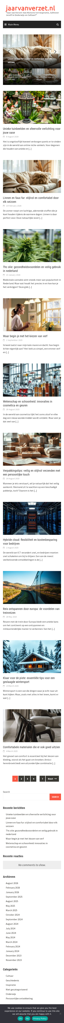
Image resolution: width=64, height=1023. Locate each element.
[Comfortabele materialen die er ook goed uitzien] (32, 725)
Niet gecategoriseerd (16, 989)
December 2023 (13, 955)
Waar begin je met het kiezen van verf (25, 336)
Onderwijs (11, 993)
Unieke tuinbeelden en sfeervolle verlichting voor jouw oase (16, 77)
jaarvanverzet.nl (30, 8)
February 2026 (13, 887)
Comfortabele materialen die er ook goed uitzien (31, 747)
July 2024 (10, 928)
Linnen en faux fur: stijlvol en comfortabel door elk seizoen (45, 77)
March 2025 (11, 910)
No (27, 1018)
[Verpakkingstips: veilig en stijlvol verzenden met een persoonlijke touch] (32, 448)
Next (51, 778)
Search (6, 791)
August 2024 (12, 923)
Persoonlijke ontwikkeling (19, 998)
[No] (60, 1013)
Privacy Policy (39, 1018)
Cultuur (9, 975)
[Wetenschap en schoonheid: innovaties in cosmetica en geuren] (32, 379)
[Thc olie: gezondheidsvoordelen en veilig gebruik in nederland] (32, 245)
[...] (30, 148)
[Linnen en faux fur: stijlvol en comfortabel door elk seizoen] (32, 51)
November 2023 (14, 959)
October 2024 (12, 914)
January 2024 (12, 951)
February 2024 (13, 946)
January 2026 (12, 892)
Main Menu (13, 24)
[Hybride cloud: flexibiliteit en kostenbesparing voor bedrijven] (32, 517)
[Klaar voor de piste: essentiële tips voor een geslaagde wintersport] (32, 656)
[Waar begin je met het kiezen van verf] (32, 314)
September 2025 (14, 896)
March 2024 (11, 941)
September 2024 (14, 919)
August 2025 (12, 901)
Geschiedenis (12, 980)
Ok (20, 1018)
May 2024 (10, 937)
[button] (54, 51)
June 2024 (11, 932)
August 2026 (12, 883)
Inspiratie (11, 984)
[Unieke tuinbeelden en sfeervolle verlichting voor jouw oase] (32, 106)
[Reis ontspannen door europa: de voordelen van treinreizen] (32, 587)
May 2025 (10, 905)
